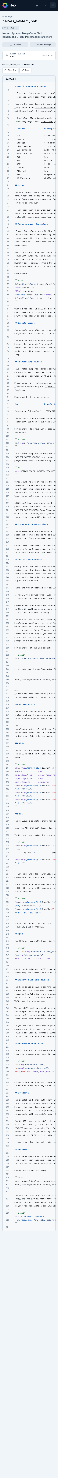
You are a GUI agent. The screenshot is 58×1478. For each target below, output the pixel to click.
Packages (9, 16)
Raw (27, 70)
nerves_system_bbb (19, 21)
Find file (12, 70)
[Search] (44, 5)
